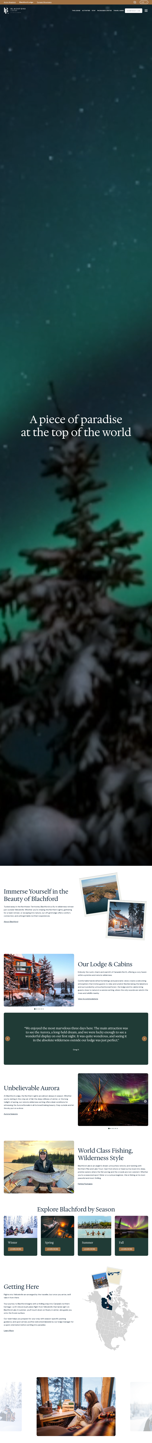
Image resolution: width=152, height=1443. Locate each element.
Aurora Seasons (11, 1114)
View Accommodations (88, 999)
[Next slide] (71, 981)
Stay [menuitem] (93, 11)
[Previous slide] (6, 981)
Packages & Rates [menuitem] (104, 11)
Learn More (15, 1249)
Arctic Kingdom (10, 2)
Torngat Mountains (44, 2)
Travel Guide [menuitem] (118, 11)
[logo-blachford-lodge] (14, 11)
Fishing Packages (85, 1184)
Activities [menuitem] (86, 11)
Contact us (133, 11)
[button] (7, 1038)
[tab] (35, 1009)
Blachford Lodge (26, 2)
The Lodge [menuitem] (76, 11)
